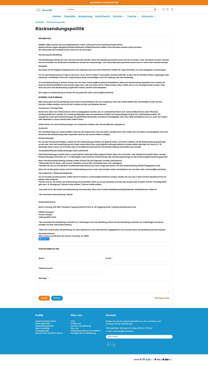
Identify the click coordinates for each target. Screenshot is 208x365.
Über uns (74, 328)
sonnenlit (58, 359)
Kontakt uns (76, 323)
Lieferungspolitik (42, 323)
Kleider (57, 17)
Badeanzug (85, 17)
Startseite (39, 22)
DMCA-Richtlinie (42, 328)
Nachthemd (102, 17)
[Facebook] (108, 344)
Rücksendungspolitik (44, 326)
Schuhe (117, 17)
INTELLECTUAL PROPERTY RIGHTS (49, 333)
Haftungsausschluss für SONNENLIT (86, 330)
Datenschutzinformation (45, 321)
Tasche (131, 17)
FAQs (73, 321)
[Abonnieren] (169, 337)
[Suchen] (155, 9)
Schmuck (147, 17)
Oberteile (69, 17)
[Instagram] (113, 344)
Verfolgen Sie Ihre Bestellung (83, 333)
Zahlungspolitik (42, 330)
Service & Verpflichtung (81, 326)
